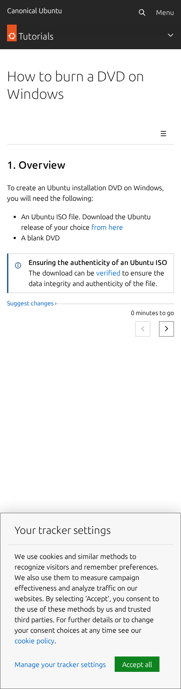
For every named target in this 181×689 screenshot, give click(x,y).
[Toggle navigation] (170, 35)
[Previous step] (142, 329)
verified (108, 273)
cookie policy (34, 641)
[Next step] (166, 329)
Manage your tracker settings (60, 664)
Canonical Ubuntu (34, 11)
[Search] (142, 12)
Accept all (137, 664)
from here (107, 227)
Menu (165, 12)
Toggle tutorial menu (163, 133)
